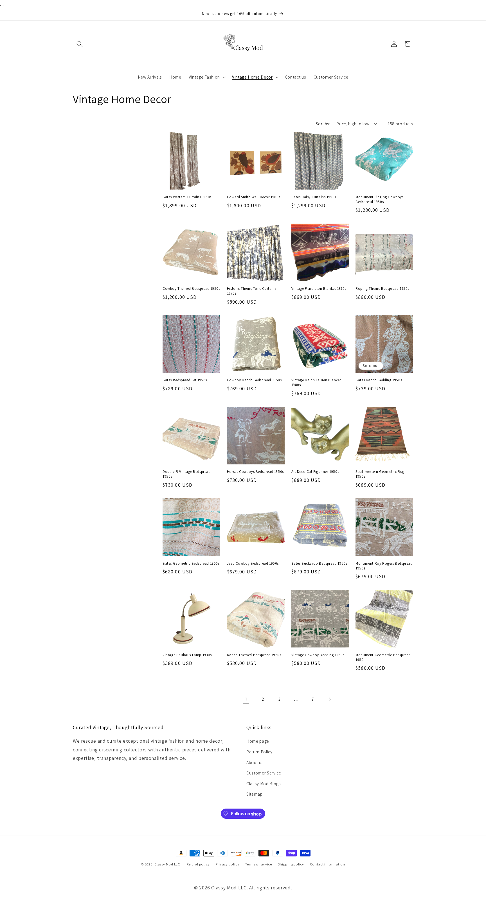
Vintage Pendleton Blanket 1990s (318, 288)
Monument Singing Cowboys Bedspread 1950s (379, 199)
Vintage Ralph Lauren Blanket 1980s (316, 382)
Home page (257, 741)
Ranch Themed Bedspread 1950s (254, 655)
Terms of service (258, 864)
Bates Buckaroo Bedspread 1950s (319, 563)
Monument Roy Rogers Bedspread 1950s (384, 566)
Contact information (327, 864)
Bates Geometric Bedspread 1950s (191, 563)
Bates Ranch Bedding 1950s (379, 380)
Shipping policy (291, 864)
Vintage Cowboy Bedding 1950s (318, 655)
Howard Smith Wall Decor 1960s (253, 197)
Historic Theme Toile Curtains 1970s (251, 291)
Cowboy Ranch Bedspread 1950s (254, 380)
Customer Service (263, 773)
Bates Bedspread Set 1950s (185, 380)
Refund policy (198, 864)
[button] (79, 44)
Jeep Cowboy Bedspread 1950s (253, 563)
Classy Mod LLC (167, 864)
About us (255, 762)
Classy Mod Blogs (263, 783)
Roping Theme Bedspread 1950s (382, 288)
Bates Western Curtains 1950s (187, 197)
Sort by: (323, 123)
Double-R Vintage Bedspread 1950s (187, 474)
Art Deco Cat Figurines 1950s (315, 471)
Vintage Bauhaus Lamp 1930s (187, 655)
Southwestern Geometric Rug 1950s (380, 474)
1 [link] (246, 699)
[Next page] (329, 699)
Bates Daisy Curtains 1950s (313, 197)
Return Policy (259, 751)
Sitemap (254, 794)
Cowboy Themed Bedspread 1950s (191, 288)
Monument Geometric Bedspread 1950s (383, 657)
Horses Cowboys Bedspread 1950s (255, 471)
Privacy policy (227, 864)
